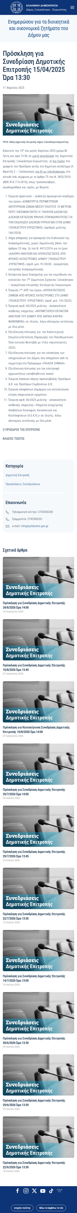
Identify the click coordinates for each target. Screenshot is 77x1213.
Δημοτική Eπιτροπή (17, 475)
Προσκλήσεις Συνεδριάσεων (23, 484)
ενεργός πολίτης (22, 1207)
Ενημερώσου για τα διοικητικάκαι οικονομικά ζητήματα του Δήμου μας (38, 28)
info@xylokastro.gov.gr (34, 526)
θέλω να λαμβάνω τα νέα (51, 1207)
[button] (72, 7)
